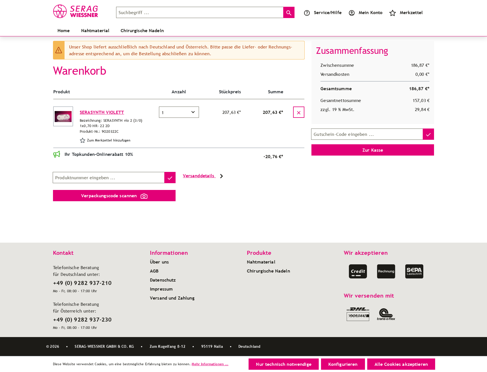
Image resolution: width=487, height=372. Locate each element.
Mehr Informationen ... (210, 364)
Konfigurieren (343, 364)
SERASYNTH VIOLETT (102, 112)
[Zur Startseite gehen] (81, 11)
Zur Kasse (372, 150)
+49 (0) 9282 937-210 (82, 283)
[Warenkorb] (429, 12)
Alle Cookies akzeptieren (401, 364)
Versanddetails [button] (199, 175)
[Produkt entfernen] (298, 112)
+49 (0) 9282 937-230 (82, 319)
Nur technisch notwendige (283, 364)
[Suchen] (289, 12)
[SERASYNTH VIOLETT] (63, 116)
